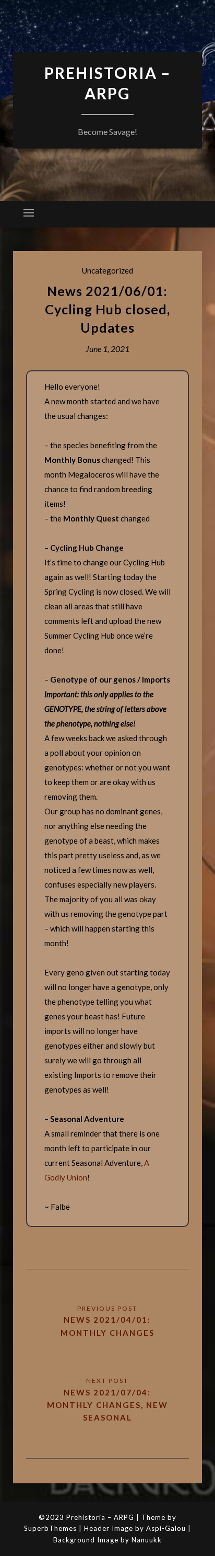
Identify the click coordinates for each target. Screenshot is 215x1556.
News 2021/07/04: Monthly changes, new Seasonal (107, 1405)
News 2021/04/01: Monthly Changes (107, 1326)
